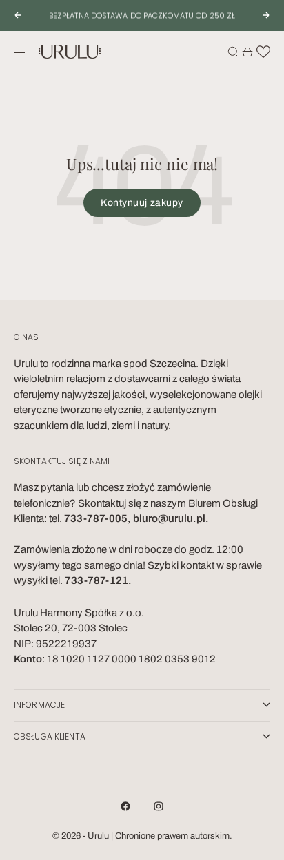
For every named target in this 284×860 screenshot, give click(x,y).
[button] (263, 52)
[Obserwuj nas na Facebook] (125, 806)
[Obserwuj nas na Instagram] (158, 806)
